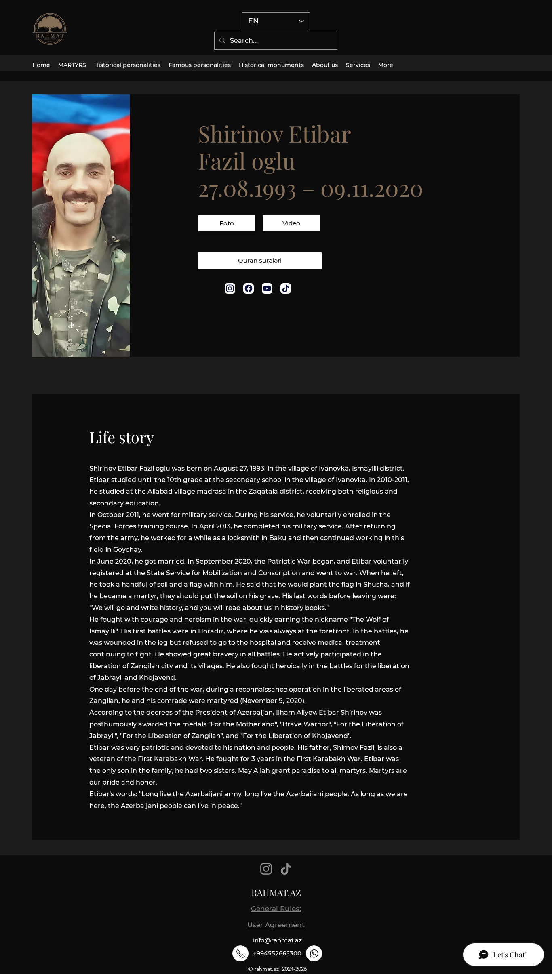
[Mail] (230, 288)
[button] (226, 224)
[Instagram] (266, 869)
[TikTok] (286, 869)
